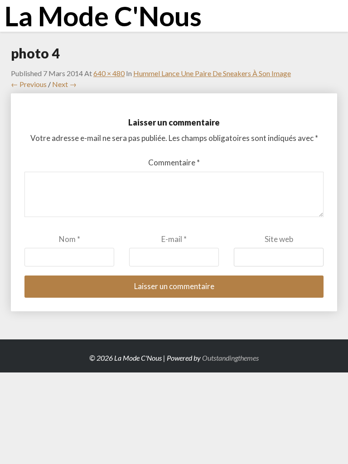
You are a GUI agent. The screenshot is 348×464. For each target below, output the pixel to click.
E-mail (174, 239)
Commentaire (174, 162)
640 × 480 (109, 73)
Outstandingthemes (230, 357)
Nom (69, 239)
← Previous (29, 84)
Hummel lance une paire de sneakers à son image (212, 73)
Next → (64, 84)
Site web (279, 239)
